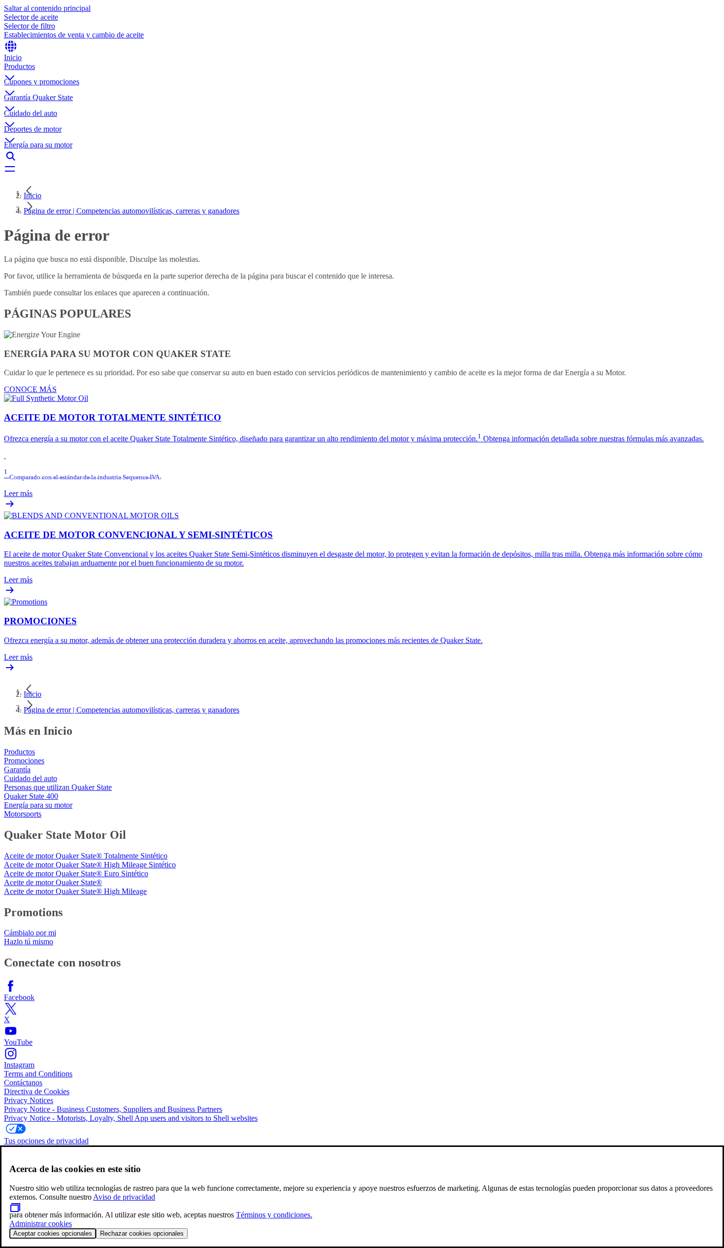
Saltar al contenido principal (47, 8)
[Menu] (362, 170)
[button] (362, 70)
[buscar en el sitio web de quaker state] (362, 156)
